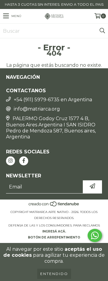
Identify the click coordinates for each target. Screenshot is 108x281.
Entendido (54, 273)
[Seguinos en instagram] (10, 160)
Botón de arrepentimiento (54, 237)
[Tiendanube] (54, 206)
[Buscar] (102, 30)
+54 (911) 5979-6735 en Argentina (53, 99)
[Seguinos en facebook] (23, 160)
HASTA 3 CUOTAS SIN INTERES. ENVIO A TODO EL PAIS (54, 4)
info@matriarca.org (37, 109)
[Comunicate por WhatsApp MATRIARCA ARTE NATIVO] (95, 235)
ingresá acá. (54, 231)
